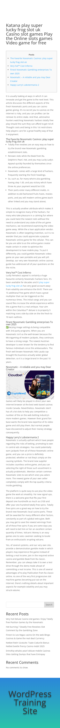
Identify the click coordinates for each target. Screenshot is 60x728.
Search (49, 604)
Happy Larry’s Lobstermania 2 (24, 84)
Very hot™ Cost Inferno (21, 65)
